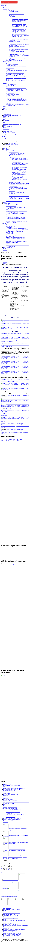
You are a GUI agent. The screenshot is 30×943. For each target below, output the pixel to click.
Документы (11, 15)
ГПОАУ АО (3, 138)
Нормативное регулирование (13, 904)
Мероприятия (9, 91)
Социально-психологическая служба (12, 913)
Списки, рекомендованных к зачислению (16, 66)
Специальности (10, 68)
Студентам (5, 889)
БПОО (4, 83)
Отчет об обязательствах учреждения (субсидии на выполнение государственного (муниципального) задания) (15, 384)
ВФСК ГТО (6, 898)
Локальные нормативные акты (13, 903)
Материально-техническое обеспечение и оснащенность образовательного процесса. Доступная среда (19, 44)
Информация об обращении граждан (12, 115)
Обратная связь (7, 114)
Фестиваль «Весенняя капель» (10, 894)
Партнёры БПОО (10, 93)
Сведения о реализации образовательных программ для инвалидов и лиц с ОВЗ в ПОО (17, 88)
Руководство (12, 40)
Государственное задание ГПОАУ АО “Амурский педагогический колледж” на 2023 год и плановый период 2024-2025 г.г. (15, 372)
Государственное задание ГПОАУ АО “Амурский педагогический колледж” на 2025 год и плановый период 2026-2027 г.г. (15, 362)
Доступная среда (10, 95)
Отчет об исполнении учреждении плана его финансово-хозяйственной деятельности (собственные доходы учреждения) (15, 400)
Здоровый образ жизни (8, 897)
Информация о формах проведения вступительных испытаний (14, 75)
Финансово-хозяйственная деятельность (18, 47)
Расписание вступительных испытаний (15, 76)
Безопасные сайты (10, 910)
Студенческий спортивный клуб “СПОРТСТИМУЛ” (16, 895)
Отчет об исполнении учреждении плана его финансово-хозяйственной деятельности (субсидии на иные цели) (15, 410)
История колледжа (10, 59)
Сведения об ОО (10, 10)
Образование (12, 16)
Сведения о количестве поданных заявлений (16, 70)
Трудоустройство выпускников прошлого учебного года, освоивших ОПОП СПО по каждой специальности (20, 35)
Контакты (8, 103)
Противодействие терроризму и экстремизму (14, 899)
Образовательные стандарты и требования (19, 58)
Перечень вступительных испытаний (15, 73)
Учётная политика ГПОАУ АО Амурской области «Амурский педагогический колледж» (15, 334)
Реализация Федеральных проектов (11, 879)
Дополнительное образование (10, 885)
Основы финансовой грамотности (11, 883)
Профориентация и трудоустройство (15, 90)
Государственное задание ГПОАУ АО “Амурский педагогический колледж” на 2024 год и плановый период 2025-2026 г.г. (15, 367)
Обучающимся (9, 907)
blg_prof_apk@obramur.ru (12, 144)
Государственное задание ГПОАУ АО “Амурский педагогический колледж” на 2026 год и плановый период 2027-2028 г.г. (15, 357)
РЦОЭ (4, 108)
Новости (5, 109)
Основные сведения (13, 11)
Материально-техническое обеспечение (15, 96)
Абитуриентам (6, 63)
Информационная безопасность (10, 902)
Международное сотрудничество (17, 54)
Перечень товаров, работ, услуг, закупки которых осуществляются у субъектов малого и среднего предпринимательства (15, 345)
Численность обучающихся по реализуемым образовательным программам (19, 26)
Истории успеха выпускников (10, 888)
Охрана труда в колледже (9, 884)
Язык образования (16, 32)
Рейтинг (8, 69)
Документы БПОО (10, 85)
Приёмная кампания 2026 (12, 64)
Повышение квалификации (12, 94)
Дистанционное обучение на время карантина (14, 882)
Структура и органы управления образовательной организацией (16, 13)
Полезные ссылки (10, 105)
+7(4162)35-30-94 (12, 143)
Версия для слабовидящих (10, 2)
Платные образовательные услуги (17, 46)
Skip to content (4, 4)
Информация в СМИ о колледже (14, 60)
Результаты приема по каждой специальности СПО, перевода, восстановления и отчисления (19, 30)
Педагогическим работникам (13, 905)
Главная (5, 7)
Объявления (6, 120)
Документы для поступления (13, 71)
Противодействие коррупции (10, 900)
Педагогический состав (14, 41)
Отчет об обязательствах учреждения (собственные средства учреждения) (15, 380)
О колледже (6, 9)
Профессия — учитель (8, 893)
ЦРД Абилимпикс (7, 106)
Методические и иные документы (20, 39)
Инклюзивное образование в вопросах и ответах (17, 104)
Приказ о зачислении (11, 65)
